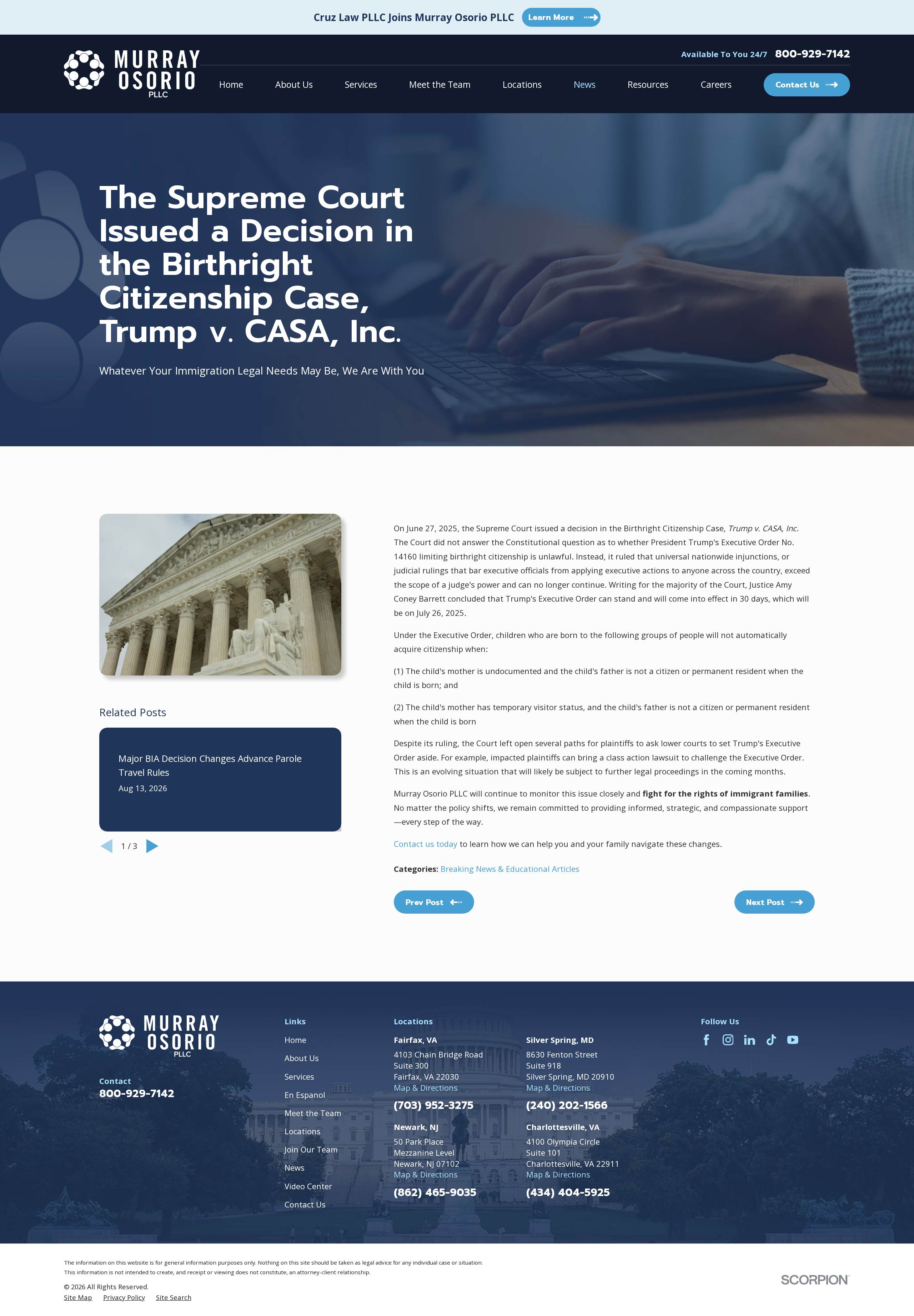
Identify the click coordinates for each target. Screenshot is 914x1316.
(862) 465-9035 (435, 1192)
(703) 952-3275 (433, 1105)
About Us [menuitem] (294, 84)
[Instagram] (728, 1039)
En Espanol (305, 1094)
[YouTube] (792, 1039)
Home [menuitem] (231, 84)
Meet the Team (313, 1112)
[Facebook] (706, 1039)
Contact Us (305, 1204)
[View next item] (152, 846)
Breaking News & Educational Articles (510, 868)
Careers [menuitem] (716, 84)
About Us (302, 1058)
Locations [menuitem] (522, 84)
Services (299, 1076)
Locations (303, 1131)
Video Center (308, 1186)
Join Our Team (311, 1149)
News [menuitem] (585, 84)
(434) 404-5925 (568, 1192)
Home (295, 1039)
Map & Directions (426, 1087)
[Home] (132, 73)
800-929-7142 (812, 54)
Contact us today (425, 843)
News (295, 1167)
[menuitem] (78, 1297)
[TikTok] (771, 1039)
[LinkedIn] (749, 1039)
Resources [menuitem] (648, 84)
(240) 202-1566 (567, 1105)
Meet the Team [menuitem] (440, 84)
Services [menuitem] (361, 84)
